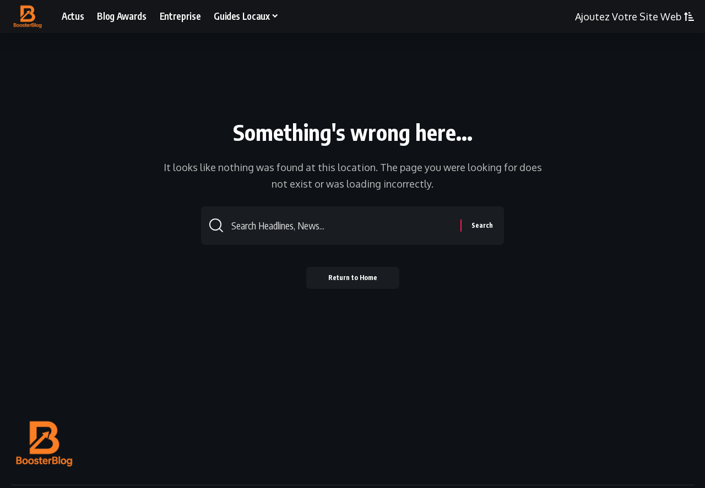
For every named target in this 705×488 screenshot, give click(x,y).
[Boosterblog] (27, 16)
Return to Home (352, 277)
